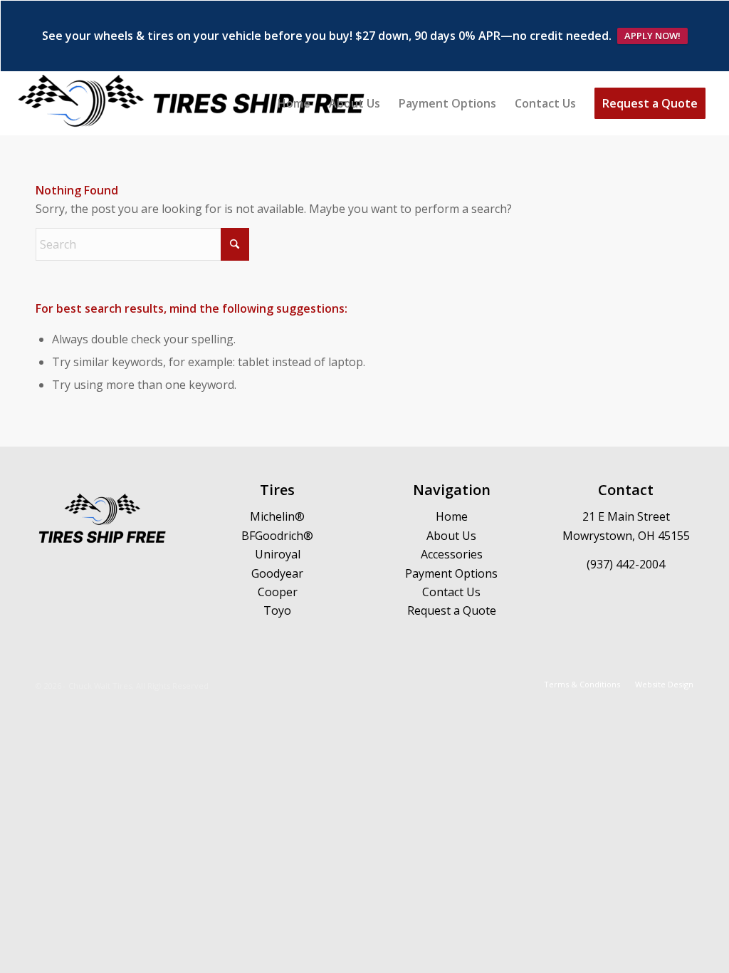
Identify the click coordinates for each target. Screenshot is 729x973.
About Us (451, 535)
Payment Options (451, 573)
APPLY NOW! (652, 35)
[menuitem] (294, 103)
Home (452, 516)
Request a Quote (451, 610)
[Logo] (192, 103)
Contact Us (451, 592)
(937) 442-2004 (626, 564)
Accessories (452, 554)
